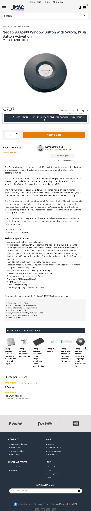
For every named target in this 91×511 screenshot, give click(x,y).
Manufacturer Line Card (18, 444)
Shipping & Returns (54, 447)
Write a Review (33, 383)
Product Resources (11, 147)
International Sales (54, 451)
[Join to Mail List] (79, 490)
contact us (63, 296)
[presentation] (0, 433)
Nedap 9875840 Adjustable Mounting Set (24, 352)
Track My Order (53, 474)
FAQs (49, 470)
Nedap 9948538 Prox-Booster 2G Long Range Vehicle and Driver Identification (38, 357)
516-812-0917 (61, 149)
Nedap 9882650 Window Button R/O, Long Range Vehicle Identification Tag (80, 357)
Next (85, 348)
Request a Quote (62, 156)
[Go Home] (17, 8)
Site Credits (14, 470)
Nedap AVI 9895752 (51, 350)
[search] (83, 16)
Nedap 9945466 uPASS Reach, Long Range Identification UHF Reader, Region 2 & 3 (10, 356)
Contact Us (51, 467)
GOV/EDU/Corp (52, 454)
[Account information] (80, 7)
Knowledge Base (16, 467)
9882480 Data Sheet (10, 152)
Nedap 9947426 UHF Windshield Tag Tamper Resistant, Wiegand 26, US (66, 356)
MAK (75, 504)
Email (71, 149)
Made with (64, 504)
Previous (7, 348)
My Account (51, 477)
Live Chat (49, 149)
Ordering (50, 444)
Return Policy (15, 447)
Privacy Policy (15, 454)
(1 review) (22, 383)
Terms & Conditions (17, 451)
